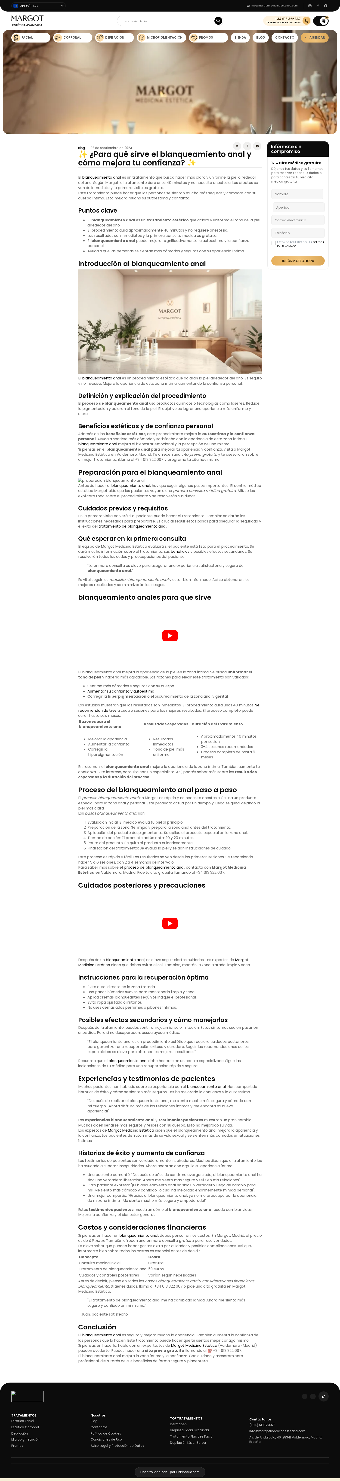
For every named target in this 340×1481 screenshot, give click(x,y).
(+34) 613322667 (262, 1425)
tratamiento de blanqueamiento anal (132, 526)
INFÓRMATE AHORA (298, 261)
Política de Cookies (106, 1434)
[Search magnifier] (218, 21)
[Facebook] (247, 146)
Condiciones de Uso (106, 1440)
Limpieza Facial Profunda (189, 1430)
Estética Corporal (25, 1427)
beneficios (180, 551)
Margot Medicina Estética (131, 1130)
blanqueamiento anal (101, 177)
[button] (321, 21)
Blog (81, 148)
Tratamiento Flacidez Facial (191, 1437)
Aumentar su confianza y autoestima (120, 691)
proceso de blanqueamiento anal (154, 867)
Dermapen (178, 1424)
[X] (237, 146)
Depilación (19, 1434)
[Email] (257, 146)
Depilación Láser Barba (188, 1443)
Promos (17, 1446)
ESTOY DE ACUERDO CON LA (300, 244)
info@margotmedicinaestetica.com (277, 1431)
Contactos (99, 1427)
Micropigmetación (25, 1440)
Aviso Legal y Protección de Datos (117, 1446)
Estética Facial (22, 1421)
